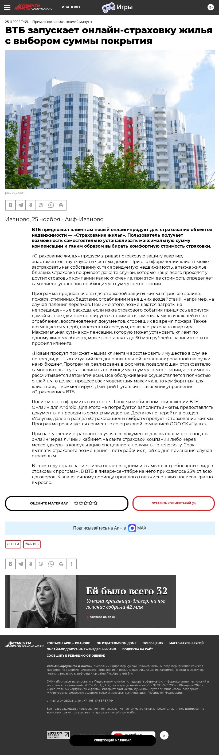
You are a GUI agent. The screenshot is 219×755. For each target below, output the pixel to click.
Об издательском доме (116, 643)
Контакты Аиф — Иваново (69, 643)
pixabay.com (15, 193)
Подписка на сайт (137, 649)
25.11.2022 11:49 (16, 22)
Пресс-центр (153, 643)
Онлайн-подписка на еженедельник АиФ (81, 649)
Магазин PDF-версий (186, 643)
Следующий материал (112, 740)
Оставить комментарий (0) (174, 503)
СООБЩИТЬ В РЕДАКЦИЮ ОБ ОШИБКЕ (76, 655)
